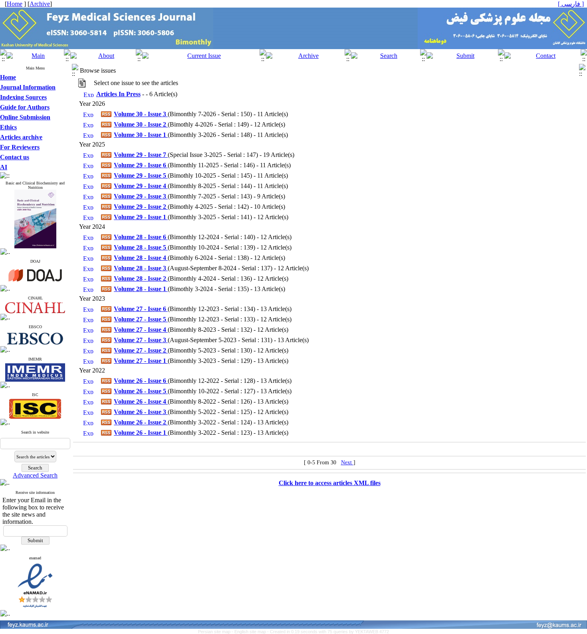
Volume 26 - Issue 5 (141, 391)
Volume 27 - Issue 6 (141, 308)
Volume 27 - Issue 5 (141, 319)
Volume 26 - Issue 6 (141, 380)
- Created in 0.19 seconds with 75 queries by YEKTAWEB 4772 (328, 631)
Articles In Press (118, 94)
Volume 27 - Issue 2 (141, 350)
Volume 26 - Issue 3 (141, 411)
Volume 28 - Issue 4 (141, 257)
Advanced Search (35, 475)
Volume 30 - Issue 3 (141, 114)
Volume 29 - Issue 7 (141, 154)
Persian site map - (216, 631)
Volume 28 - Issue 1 (141, 288)
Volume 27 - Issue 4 (141, 329)
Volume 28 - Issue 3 (141, 268)
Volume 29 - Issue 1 (141, 217)
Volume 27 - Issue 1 (141, 360)
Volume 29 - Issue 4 (141, 185)
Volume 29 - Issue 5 (141, 175)
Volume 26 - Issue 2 (141, 422)
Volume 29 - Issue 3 (141, 196)
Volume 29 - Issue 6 (141, 165)
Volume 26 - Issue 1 (141, 432)
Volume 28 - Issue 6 (141, 237)
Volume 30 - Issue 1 (141, 134)
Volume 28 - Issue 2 (141, 278)
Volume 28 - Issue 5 (141, 247)
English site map (250, 631)
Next (347, 463)
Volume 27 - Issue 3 (141, 340)
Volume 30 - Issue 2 (141, 124)
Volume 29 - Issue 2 (141, 206)
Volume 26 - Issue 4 (141, 401)
